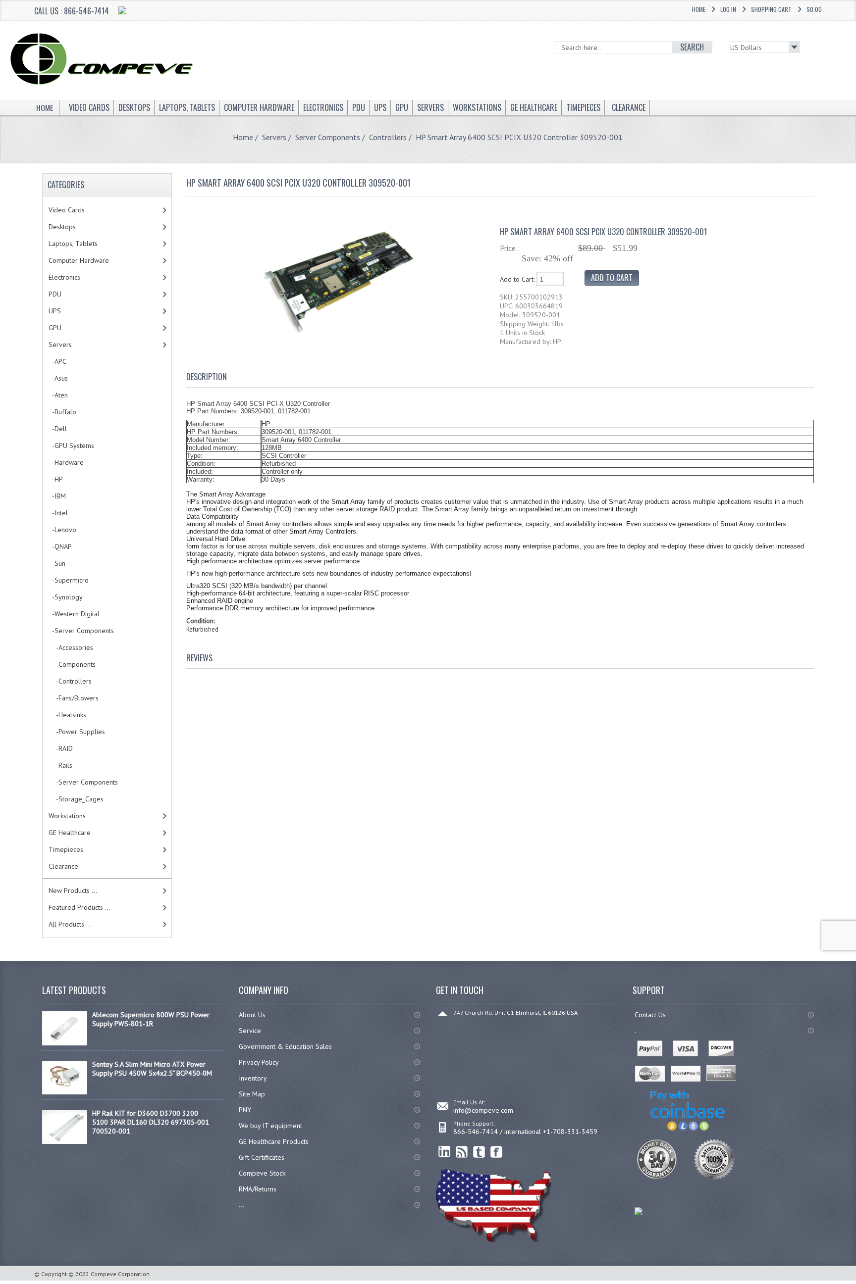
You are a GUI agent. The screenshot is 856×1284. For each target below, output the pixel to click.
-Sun (57, 563)
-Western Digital (74, 613)
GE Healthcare (70, 832)
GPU (55, 327)
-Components (72, 664)
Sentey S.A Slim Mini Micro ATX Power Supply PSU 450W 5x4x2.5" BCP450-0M (152, 1069)
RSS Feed (462, 1152)
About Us (252, 1014)
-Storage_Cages (76, 798)
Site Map (252, 1093)
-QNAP (60, 546)
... (241, 1204)
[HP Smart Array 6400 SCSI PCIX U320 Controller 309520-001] (338, 337)
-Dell (58, 428)
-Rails (60, 765)
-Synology (66, 597)
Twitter (479, 1152)
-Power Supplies (77, 731)
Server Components (327, 137)
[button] (855, 1283)
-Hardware (66, 462)
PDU (55, 294)
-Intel (58, 512)
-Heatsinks (67, 714)
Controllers (388, 137)
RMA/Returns (257, 1189)
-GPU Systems (71, 445)
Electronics (64, 277)
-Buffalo (62, 411)
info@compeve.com (483, 1110)
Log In (728, 9)
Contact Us (650, 1014)
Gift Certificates (261, 1157)
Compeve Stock (262, 1173)
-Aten (58, 395)
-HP (56, 479)
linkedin (444, 1152)
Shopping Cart (771, 9)
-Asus (58, 378)
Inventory (253, 1078)
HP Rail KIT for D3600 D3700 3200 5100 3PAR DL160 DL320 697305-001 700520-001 (150, 1122)
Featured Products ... (79, 907)
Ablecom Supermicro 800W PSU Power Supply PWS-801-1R (151, 1019)
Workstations (67, 815)
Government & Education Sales (285, 1046)
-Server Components (83, 782)
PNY (245, 1109)
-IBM (57, 496)
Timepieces (66, 849)
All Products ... (70, 924)
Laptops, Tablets (73, 243)
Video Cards (67, 209)
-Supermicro (69, 580)
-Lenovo (62, 529)
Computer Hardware (79, 260)
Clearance (63, 866)
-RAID (61, 748)
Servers (274, 137)
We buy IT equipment (270, 1125)
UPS (55, 310)
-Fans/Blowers (74, 697)
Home (698, 9)
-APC (57, 361)
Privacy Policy (259, 1062)
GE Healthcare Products (274, 1141)
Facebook (496, 1152)
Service (250, 1030)
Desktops (62, 226)
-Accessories (71, 647)
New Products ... (73, 890)
